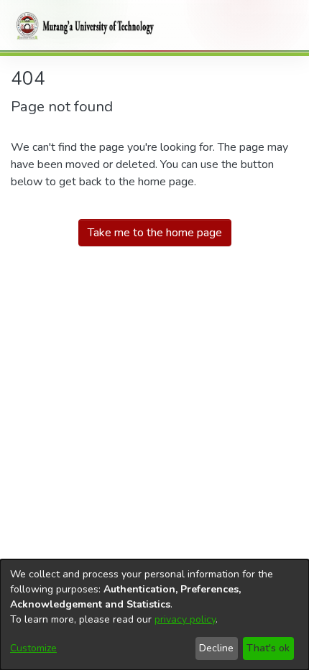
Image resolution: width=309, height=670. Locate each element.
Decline (216, 648)
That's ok (268, 648)
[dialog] (154, 614)
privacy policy (185, 619)
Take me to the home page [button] (155, 233)
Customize (33, 648)
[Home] (82, 25)
